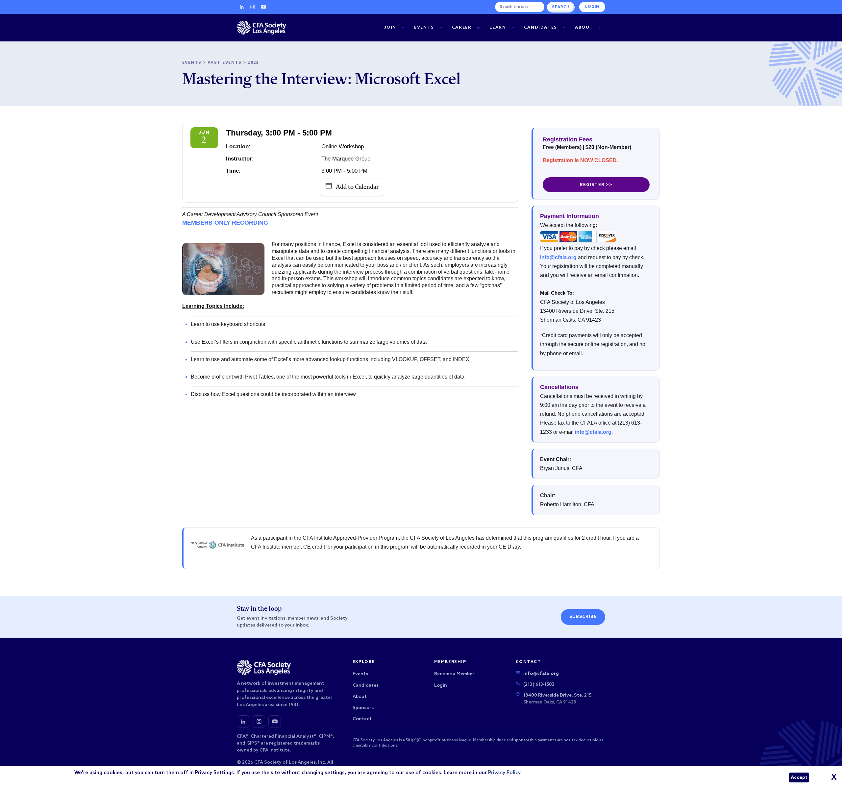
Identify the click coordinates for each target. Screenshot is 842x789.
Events (424, 27)
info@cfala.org (558, 257)
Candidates (540, 27)
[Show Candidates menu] (563, 28)
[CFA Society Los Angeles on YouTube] (274, 721)
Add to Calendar (357, 187)
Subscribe (583, 616)
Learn (497, 27)
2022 (253, 63)
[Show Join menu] (403, 28)
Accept (799, 777)
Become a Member (454, 674)
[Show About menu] (600, 28)
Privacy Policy (504, 773)
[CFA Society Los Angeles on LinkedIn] (243, 721)
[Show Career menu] (478, 28)
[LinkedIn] (242, 7)
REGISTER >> (596, 185)
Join (390, 27)
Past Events (225, 63)
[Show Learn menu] (513, 28)
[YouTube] (263, 7)
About (584, 27)
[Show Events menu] (440, 28)
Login (592, 7)
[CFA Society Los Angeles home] (261, 28)
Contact (362, 719)
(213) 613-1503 (539, 684)
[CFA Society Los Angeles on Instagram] (259, 721)
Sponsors (363, 708)
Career (462, 27)
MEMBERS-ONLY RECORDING (225, 222)
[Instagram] (253, 7)
